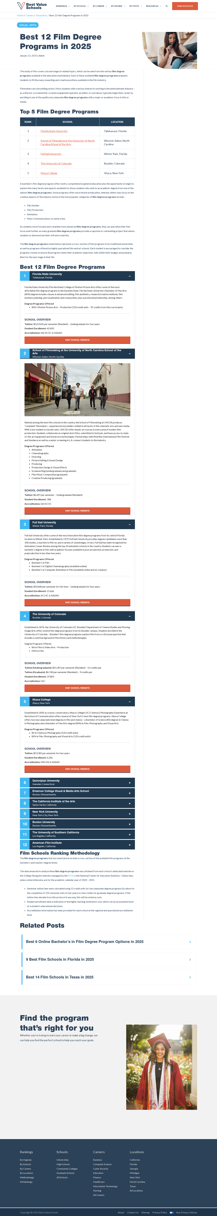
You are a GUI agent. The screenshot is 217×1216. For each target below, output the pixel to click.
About (121, 1212)
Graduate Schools (65, 1172)
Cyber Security (100, 1168)
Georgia (134, 1168)
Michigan (134, 1172)
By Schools (25, 1164)
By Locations (26, 1172)
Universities (63, 1159)
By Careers (25, 1168)
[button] (166, 6)
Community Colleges (67, 1168)
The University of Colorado (56, 163)
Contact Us (133, 1212)
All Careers (98, 1195)
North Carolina (137, 1181)
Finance (97, 1177)
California (135, 1159)
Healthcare (99, 1181)
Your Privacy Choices (186, 1212)
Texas (133, 1186)
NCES (71, 875)
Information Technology (105, 1186)
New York (135, 1177)
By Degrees (26, 1159)
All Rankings (26, 1181)
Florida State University (54, 131)
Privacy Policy (159, 1212)
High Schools (63, 1164)
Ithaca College (49, 173)
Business (97, 1159)
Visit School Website (77, 340)
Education (98, 1172)
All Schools (62, 1177)
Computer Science (102, 1164)
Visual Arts (27, 25)
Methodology (27, 1177)
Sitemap (145, 1212)
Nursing (97, 1190)
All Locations (136, 1190)
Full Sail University (51, 153)
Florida (133, 1164)
